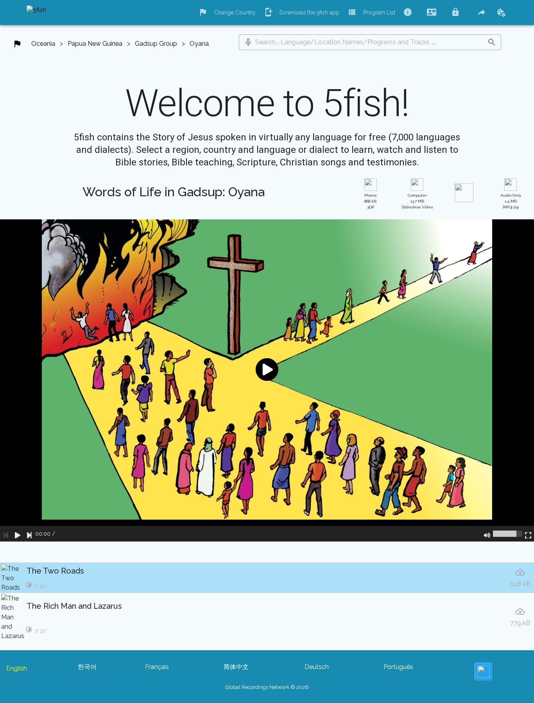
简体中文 (236, 667)
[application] (267, 380)
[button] (248, 42)
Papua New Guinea (95, 43)
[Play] (17, 534)
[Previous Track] (6, 534)
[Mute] (487, 534)
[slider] (507, 534)
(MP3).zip (510, 201)
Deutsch (317, 667)
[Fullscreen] (528, 534)
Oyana (199, 43)
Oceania (43, 43)
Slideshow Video (417, 201)
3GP (370, 201)
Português (398, 667)
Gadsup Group (156, 43)
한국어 (87, 667)
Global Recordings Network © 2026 (267, 687)
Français (157, 667)
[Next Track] (29, 534)
